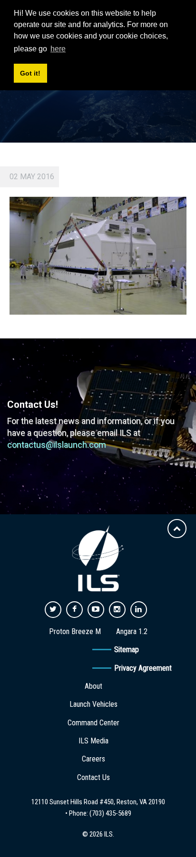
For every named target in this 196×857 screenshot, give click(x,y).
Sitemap (126, 649)
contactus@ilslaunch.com (56, 445)
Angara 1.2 (131, 631)
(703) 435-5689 (110, 813)
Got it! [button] (30, 73)
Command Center (93, 722)
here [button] (58, 49)
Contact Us (93, 777)
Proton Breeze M (75, 631)
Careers (93, 758)
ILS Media (93, 740)
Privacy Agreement (143, 668)
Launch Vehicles (93, 704)
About (93, 686)
